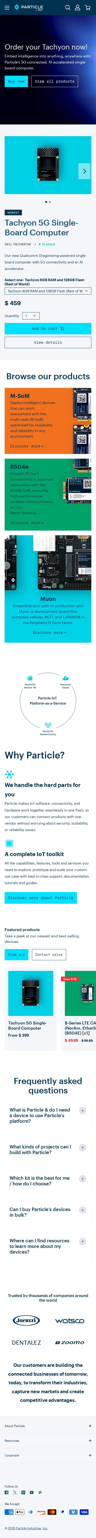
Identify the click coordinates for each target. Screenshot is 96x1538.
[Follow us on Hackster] (40, 1492)
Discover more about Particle (40, 898)
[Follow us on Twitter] (15, 1492)
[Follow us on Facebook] (6, 1492)
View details (48, 342)
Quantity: (12, 316)
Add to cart (46, 328)
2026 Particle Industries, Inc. (28, 1528)
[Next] (84, 171)
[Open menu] (7, 8)
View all (16, 955)
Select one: (44, 282)
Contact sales (49, 955)
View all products (55, 81)
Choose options (30, 1019)
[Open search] (68, 7)
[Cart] (87, 8)
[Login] (78, 7)
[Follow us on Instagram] (23, 1492)
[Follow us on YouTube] (32, 1492)
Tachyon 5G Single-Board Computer (41, 227)
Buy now (16, 81)
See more (30, 1003)
